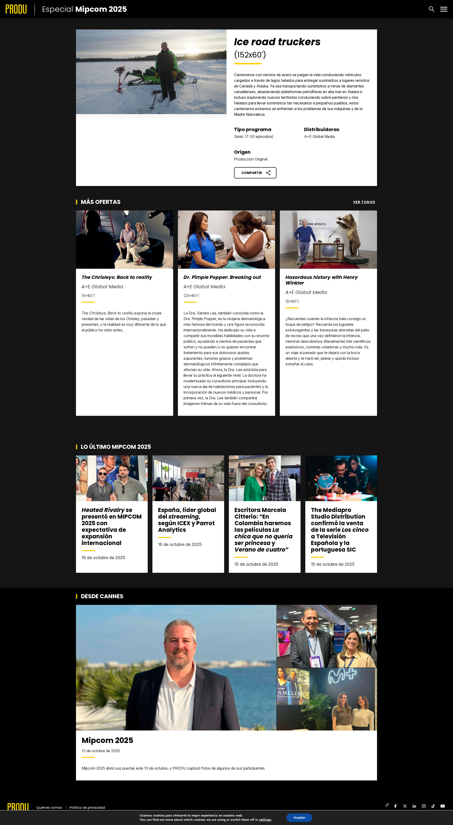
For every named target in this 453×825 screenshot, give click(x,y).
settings (265, 820)
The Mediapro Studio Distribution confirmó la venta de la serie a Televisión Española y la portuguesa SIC (340, 529)
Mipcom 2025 (107, 740)
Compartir (251, 172)
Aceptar (299, 817)
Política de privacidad (87, 807)
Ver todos (364, 202)
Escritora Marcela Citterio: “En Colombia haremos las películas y (264, 529)
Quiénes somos (49, 807)
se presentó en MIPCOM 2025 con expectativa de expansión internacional (112, 526)
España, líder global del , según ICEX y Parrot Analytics (187, 520)
